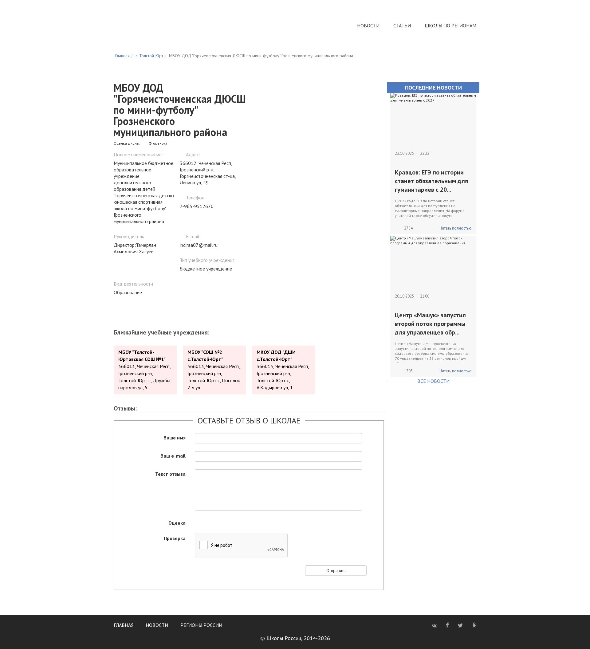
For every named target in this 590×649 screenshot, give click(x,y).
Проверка (175, 538)
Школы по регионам (450, 25)
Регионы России (201, 625)
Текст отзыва (170, 473)
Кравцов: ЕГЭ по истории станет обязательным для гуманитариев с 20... (431, 181)
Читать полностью (455, 228)
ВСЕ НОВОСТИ (433, 381)
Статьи (402, 25)
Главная (123, 625)
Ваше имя (174, 437)
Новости (368, 25)
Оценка (177, 522)
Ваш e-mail (173, 455)
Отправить (335, 570)
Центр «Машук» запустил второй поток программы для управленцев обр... (430, 323)
